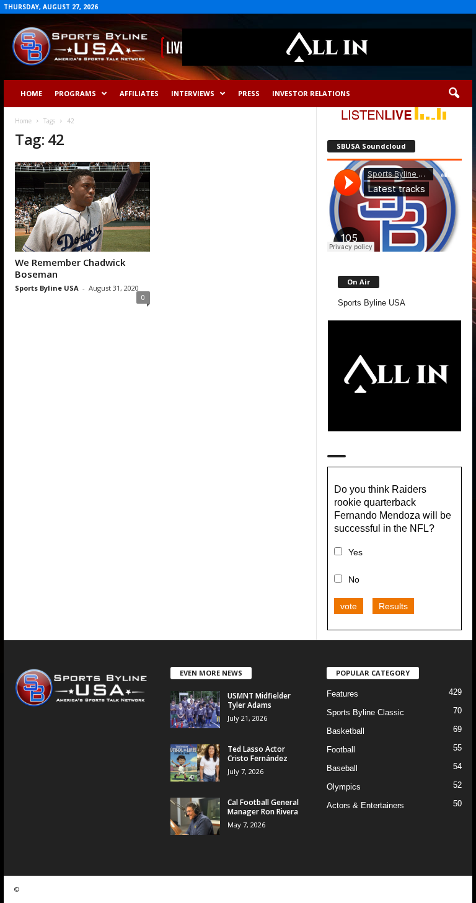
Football (341, 749)
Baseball (342, 768)
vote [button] (348, 606)
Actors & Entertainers (365, 805)
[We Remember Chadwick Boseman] (82, 207)
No (353, 579)
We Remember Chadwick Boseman (70, 268)
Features (342, 693)
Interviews (192, 93)
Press (249, 93)
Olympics (344, 786)
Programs (75, 93)
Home (31, 93)
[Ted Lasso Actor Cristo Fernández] (195, 763)
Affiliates (139, 93)
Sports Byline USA (47, 288)
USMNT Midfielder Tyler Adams (259, 700)
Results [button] (393, 606)
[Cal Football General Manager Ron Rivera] (195, 816)
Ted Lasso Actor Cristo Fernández (257, 754)
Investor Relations (311, 93)
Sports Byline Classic (365, 712)
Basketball (345, 731)
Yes (355, 552)
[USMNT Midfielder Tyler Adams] (195, 709)
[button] (453, 93)
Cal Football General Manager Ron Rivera (263, 807)
